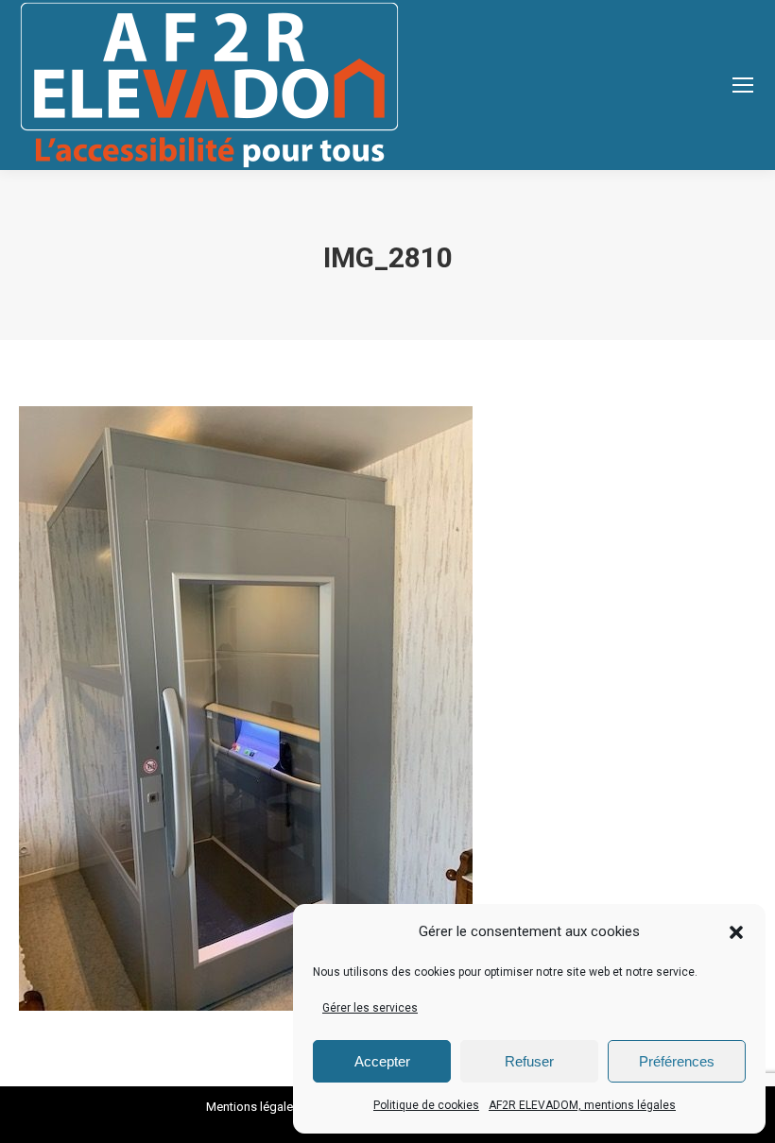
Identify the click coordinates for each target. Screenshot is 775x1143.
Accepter (382, 1061)
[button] (736, 932)
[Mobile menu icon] (743, 85)
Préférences (677, 1061)
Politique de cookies (426, 1105)
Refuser (529, 1061)
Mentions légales (253, 1107)
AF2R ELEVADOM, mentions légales (582, 1105)
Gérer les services (370, 1008)
